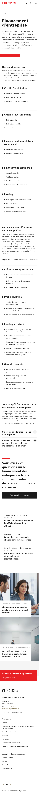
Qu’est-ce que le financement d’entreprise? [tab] (16, 433)
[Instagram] (8, 690)
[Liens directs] (27, 3)
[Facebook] (3, 690)
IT (10, 784)
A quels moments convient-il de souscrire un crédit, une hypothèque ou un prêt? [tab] (16, 443)
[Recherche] (31, 3)
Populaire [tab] (6, 260)
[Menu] (35, 3)
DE (3, 784)
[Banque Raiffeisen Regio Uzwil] (9, 3)
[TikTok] (17, 690)
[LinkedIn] (13, 690)
